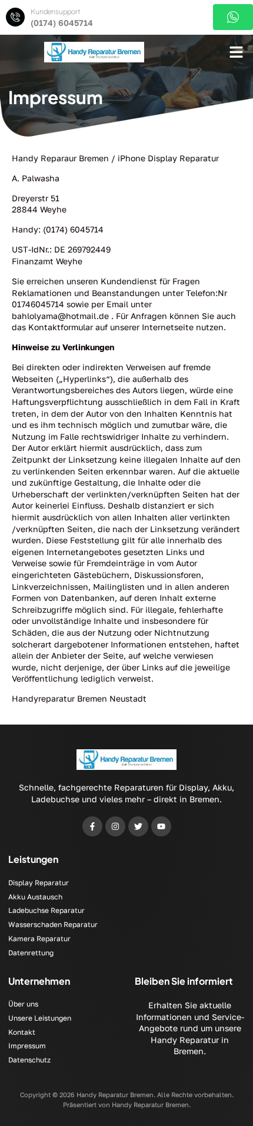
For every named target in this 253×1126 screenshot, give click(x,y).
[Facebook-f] (92, 826)
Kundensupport (55, 11)
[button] (236, 52)
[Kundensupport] (15, 17)
